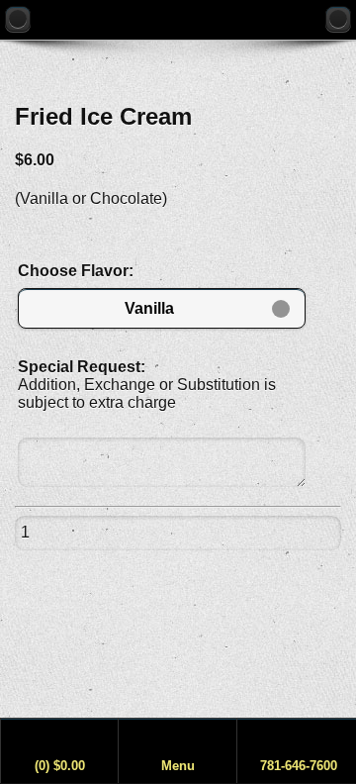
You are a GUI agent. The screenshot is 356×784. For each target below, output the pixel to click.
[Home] (338, 19)
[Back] (18, 19)
